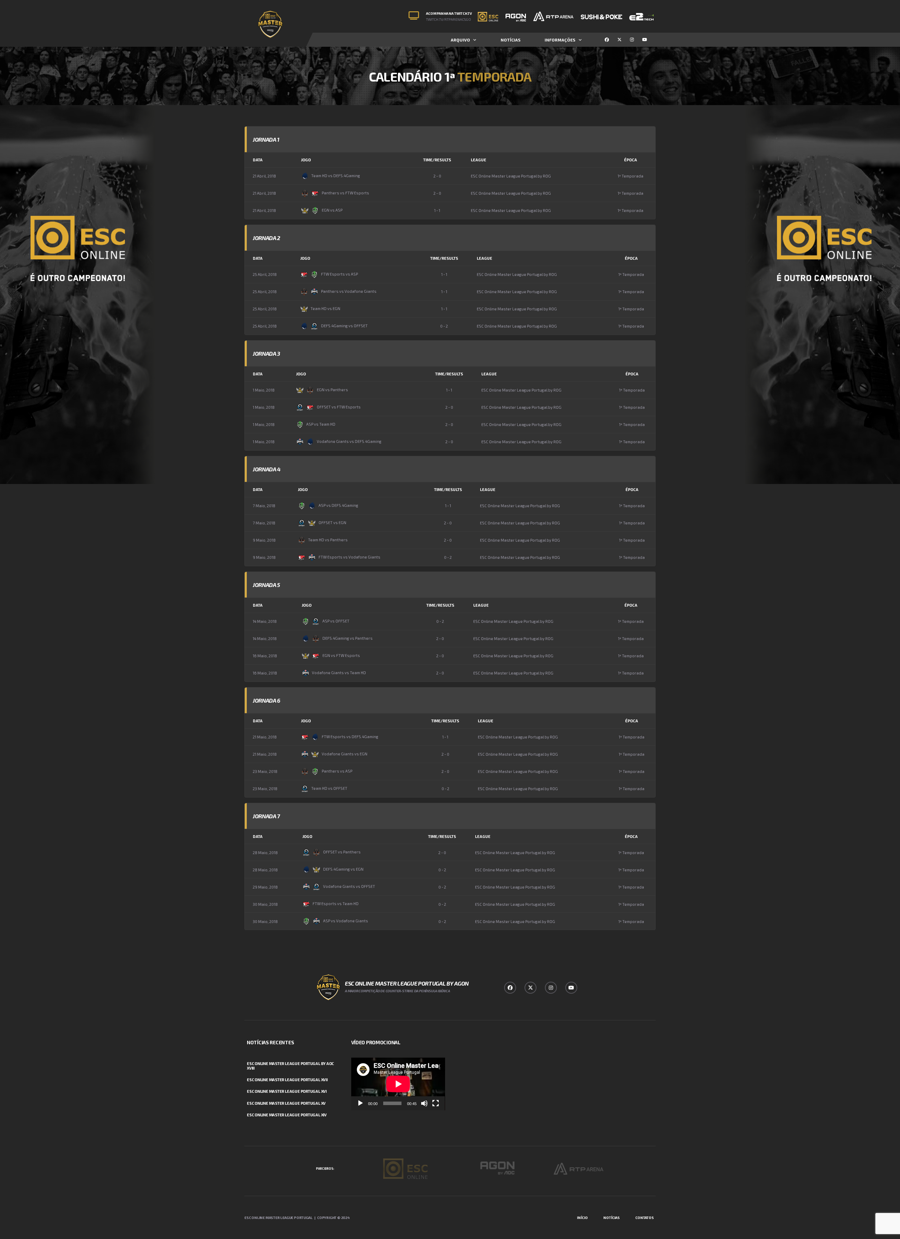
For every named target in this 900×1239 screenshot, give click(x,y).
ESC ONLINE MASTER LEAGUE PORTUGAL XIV (287, 1114)
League (478, 159)
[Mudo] (424, 1103)
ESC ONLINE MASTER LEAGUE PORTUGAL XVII (287, 1079)
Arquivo (460, 39)
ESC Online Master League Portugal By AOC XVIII (290, 1065)
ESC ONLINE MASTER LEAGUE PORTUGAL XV (286, 1103)
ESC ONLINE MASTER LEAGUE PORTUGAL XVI (287, 1091)
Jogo (306, 159)
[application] (398, 1084)
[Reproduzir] (360, 1103)
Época (630, 159)
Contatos (644, 1217)
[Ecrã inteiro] (435, 1103)
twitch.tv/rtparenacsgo (448, 19)
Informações (560, 39)
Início (582, 1217)
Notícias (511, 39)
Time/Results (437, 159)
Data (258, 159)
